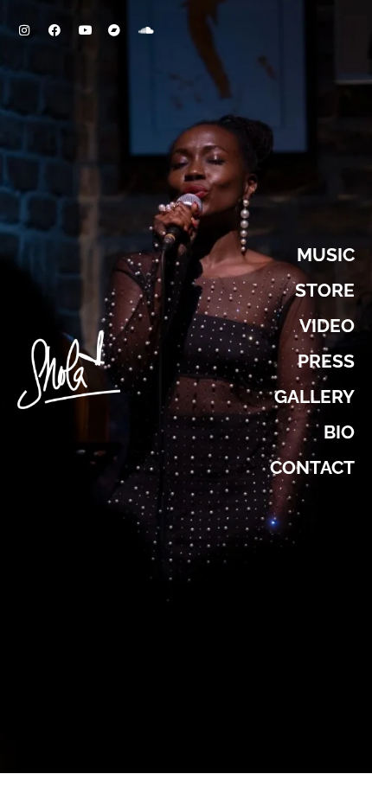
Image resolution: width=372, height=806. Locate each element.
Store (325, 290)
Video (327, 325)
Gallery (314, 396)
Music (326, 254)
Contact (312, 467)
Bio (339, 432)
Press (326, 361)
